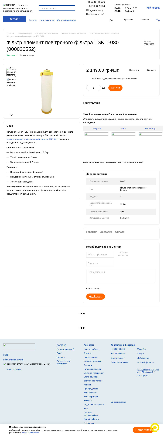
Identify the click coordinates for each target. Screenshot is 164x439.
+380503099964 (95, 6)
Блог (86, 408)
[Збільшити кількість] (98, 88)
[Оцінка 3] (115, 288)
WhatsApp (150, 128)
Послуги (61, 357)
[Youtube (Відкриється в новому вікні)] (96, 20)
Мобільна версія (13, 370)
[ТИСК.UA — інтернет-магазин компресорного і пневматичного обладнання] (19, 346)
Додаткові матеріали (94, 404)
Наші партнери (91, 396)
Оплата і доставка (66, 20)
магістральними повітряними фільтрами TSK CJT (32, 139)
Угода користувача (30, 433)
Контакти (88, 365)
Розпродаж (89, 423)
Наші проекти (90, 393)
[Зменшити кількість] (88, 88)
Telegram (97, 128)
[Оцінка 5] (125, 288)
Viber (123, 128)
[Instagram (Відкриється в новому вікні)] (88, 20)
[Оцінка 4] (120, 288)
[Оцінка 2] (110, 288)
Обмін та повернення (94, 373)
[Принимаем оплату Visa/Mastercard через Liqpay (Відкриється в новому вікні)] (26, 364)
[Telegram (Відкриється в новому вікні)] (100, 20)
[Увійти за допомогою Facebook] (132, 254)
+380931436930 (95, 1)
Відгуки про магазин (93, 381)
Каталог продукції (65, 349)
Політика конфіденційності (92, 413)
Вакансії (88, 400)
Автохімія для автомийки (63, 362)
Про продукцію (91, 389)
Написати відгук (27, 55)
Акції (59, 353)
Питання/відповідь (92, 369)
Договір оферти (91, 419)
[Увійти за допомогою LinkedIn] (142, 254)
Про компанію (47, 20)
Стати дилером (91, 377)
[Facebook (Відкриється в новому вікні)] (92, 20)
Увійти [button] (95, 78)
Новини (87, 385)
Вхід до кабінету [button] (92, 349)
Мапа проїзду (143, 375)
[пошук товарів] (72, 8)
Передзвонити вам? (95, 14)
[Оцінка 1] (105, 288)
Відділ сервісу (94, 10)
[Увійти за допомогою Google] (137, 254)
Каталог (33, 20)
